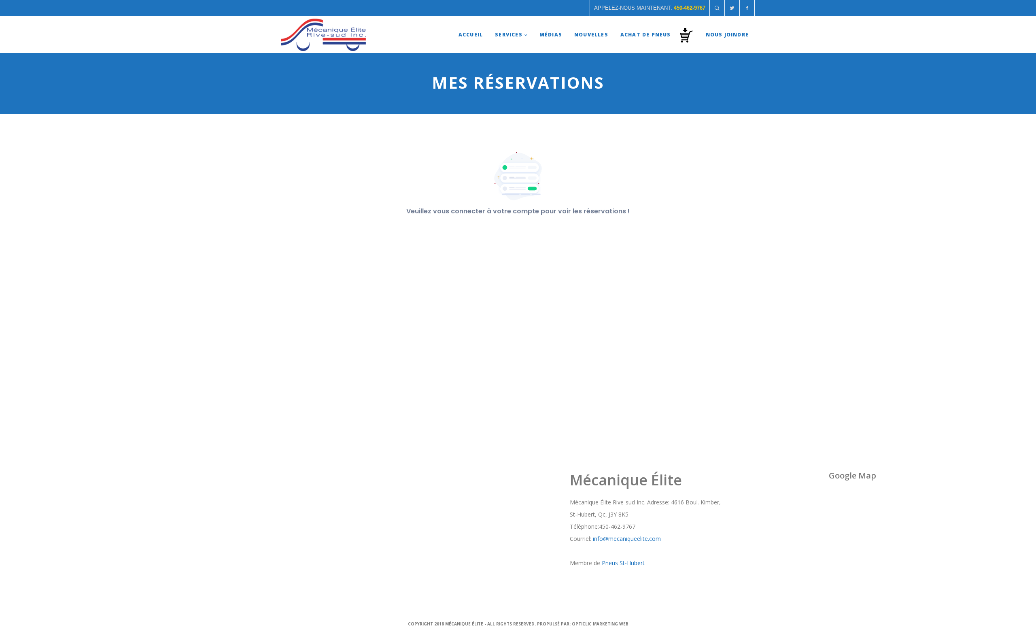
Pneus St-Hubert (623, 563)
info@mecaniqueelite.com (627, 538)
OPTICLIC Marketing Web (600, 624)
